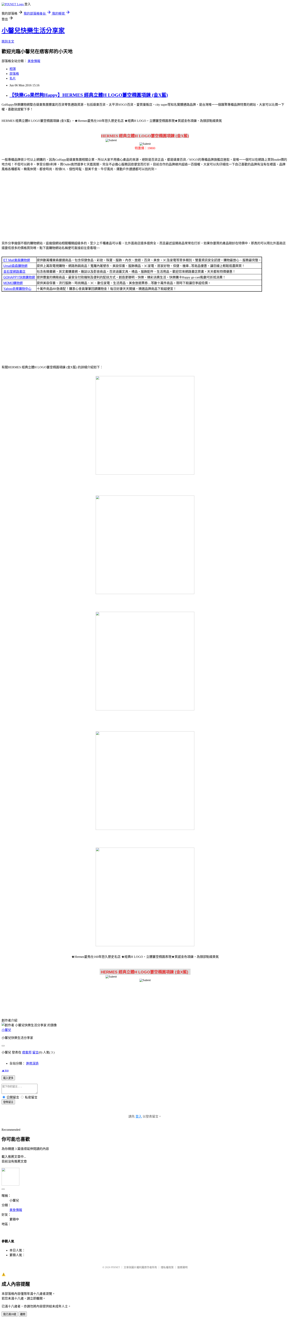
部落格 (14, 73)
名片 (12, 78)
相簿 (12, 69)
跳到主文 (8, 41)
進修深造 (32, 1063)
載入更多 (8, 1078)
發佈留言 (8, 1102)
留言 (35, 1052)
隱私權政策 (167, 1267)
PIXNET (115, 1267)
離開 (22, 1314)
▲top (5, 1070)
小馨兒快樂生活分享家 (33, 30)
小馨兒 (6, 1030)
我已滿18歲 (9, 1314)
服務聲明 (182, 1267)
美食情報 (34, 61)
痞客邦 (27, 1052)
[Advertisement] (145, 205)
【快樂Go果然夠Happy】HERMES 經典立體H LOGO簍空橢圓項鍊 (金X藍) (88, 95)
